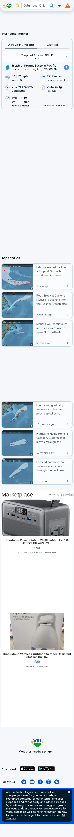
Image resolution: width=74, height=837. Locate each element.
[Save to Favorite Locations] (17, 5)
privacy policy (53, 808)
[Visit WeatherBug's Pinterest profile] (56, 781)
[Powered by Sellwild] (67, 494)
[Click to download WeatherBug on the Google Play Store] (46, 769)
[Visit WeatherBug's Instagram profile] (48, 781)
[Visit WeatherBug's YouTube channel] (32, 781)
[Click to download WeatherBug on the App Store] (27, 769)
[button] (69, 792)
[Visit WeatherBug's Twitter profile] (23, 781)
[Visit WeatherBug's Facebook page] (40, 781)
